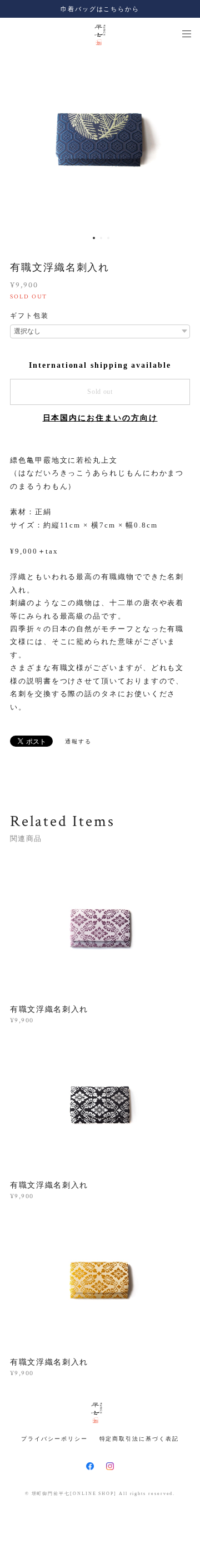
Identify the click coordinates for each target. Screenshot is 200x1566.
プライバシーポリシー (54, 1439)
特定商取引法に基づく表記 (139, 1439)
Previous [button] (16, 139)
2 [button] (101, 238)
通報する (78, 741)
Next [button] (183, 139)
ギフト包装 (29, 316)
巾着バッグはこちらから (100, 9)
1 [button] (94, 238)
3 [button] (108, 238)
